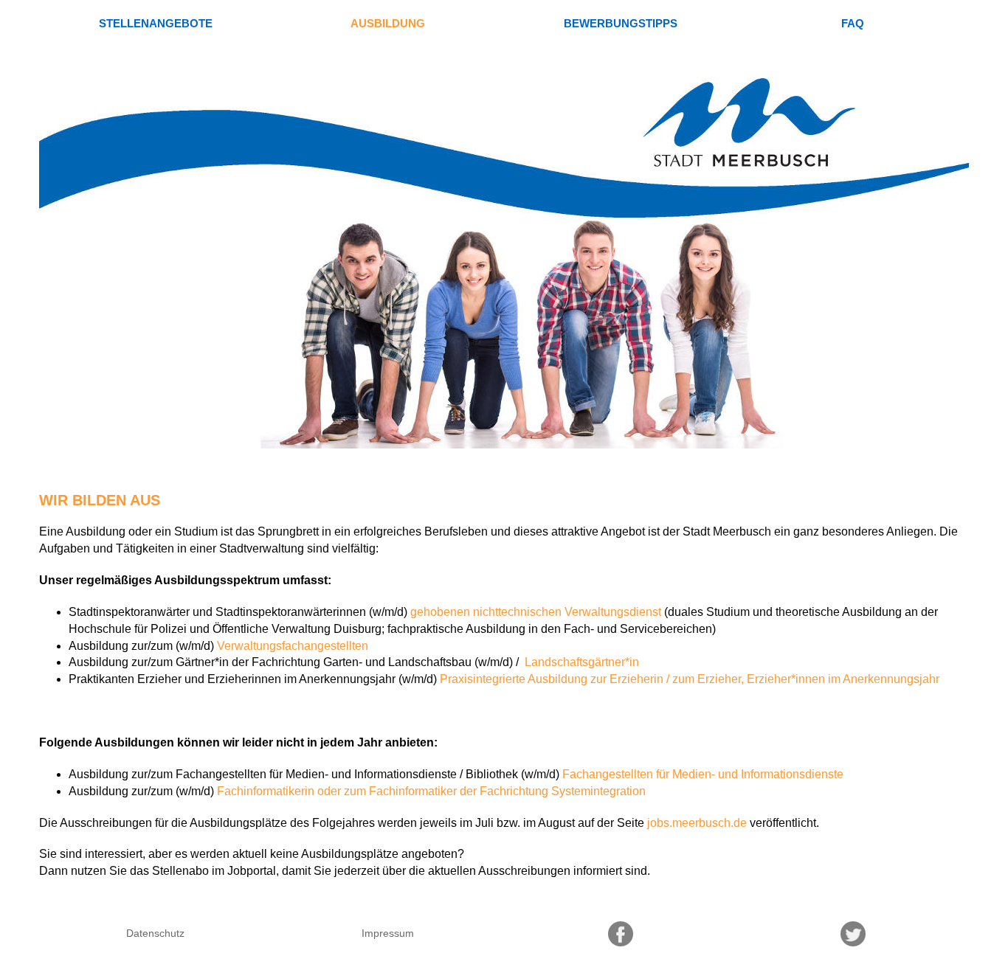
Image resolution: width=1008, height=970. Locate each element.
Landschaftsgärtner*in (580, 662)
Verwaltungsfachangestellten (292, 646)
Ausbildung (388, 23)
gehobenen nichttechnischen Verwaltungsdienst (535, 612)
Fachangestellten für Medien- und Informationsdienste (702, 774)
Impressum (388, 933)
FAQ (852, 23)
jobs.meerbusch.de (697, 823)
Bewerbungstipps (620, 23)
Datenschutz (155, 933)
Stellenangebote (156, 23)
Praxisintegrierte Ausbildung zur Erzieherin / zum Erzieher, (592, 679)
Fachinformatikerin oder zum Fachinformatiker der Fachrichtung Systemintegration (431, 791)
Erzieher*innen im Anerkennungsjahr (843, 679)
